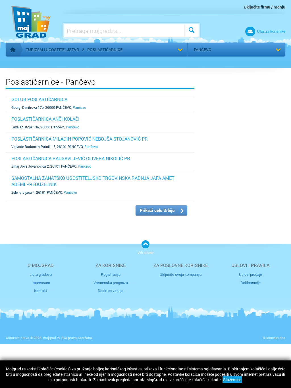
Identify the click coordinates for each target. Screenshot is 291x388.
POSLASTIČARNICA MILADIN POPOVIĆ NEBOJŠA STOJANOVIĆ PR (79, 139)
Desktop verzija (110, 290)
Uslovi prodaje (250, 274)
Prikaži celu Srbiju (157, 210)
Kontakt (40, 290)
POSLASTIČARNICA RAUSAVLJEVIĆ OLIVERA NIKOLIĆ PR (70, 158)
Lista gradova (41, 274)
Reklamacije (250, 282)
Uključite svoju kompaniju (180, 274)
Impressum (41, 282)
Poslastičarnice (104, 49)
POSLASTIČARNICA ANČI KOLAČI (45, 119)
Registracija (110, 274)
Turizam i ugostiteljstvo (52, 49)
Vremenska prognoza (110, 282)
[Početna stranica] (13, 50)
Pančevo (202, 49)
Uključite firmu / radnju (264, 7)
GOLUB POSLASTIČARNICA (39, 99)
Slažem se (232, 379)
